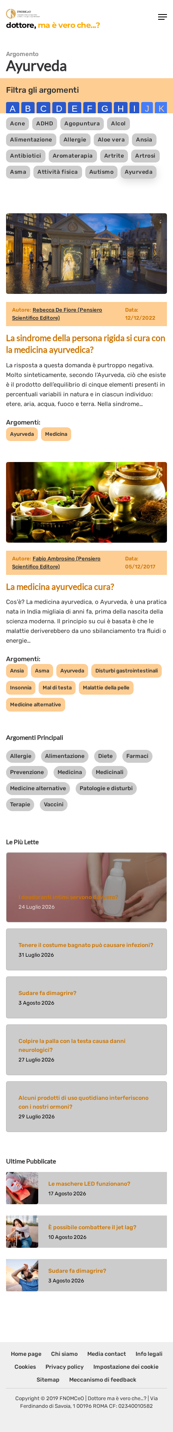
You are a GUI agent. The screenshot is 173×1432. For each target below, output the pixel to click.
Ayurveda (138, 172)
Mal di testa (57, 688)
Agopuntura (82, 123)
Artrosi (145, 155)
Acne (17, 123)
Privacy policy (64, 1366)
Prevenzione (27, 772)
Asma (18, 172)
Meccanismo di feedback (102, 1379)
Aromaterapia (73, 155)
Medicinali (110, 772)
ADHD (44, 123)
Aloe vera (111, 139)
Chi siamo (64, 1354)
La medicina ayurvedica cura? (60, 586)
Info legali (149, 1354)
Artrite (114, 155)
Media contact (106, 1354)
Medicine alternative (35, 704)
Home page (26, 1354)
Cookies (25, 1366)
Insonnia (20, 688)
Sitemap (48, 1379)
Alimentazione (31, 139)
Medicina (56, 434)
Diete (105, 756)
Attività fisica (57, 172)
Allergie (75, 139)
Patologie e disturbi (106, 788)
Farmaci (137, 756)
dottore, (53, 25)
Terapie (20, 804)
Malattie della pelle (106, 688)
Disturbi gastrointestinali (126, 671)
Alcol (118, 123)
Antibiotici (25, 155)
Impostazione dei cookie (126, 1366)
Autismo (101, 172)
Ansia (144, 139)
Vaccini (54, 804)
